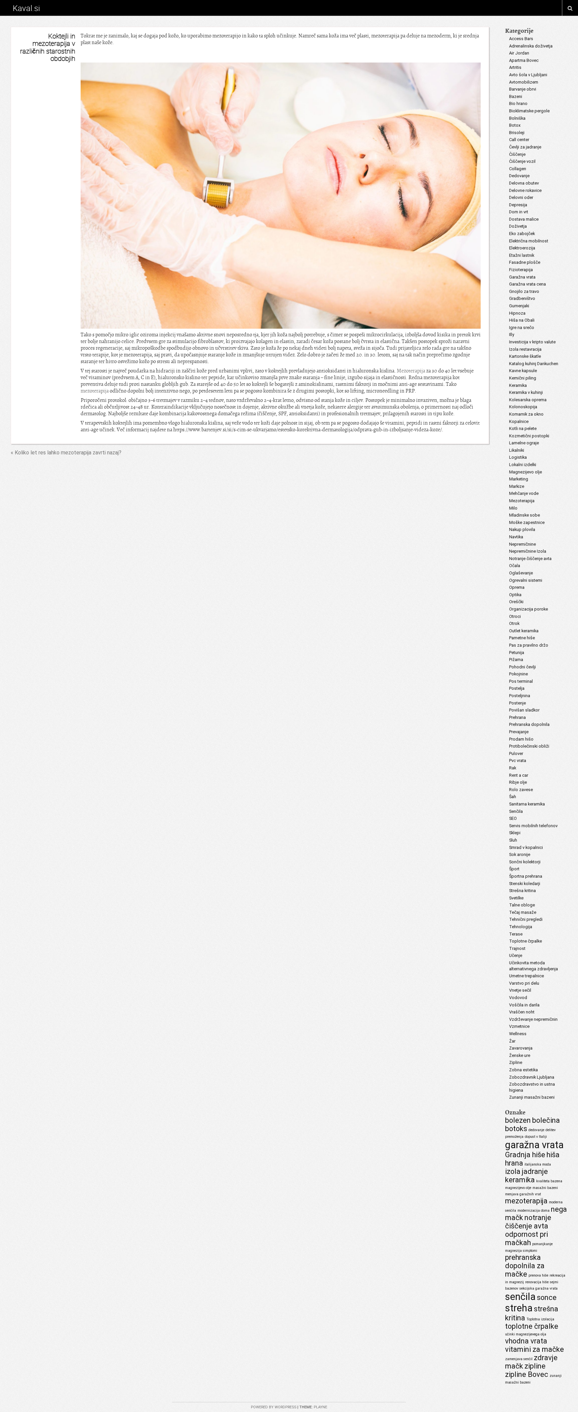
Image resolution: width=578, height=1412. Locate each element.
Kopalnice (518, 421)
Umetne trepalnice (526, 975)
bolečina (546, 1120)
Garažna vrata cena (527, 284)
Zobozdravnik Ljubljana (531, 1077)
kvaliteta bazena (549, 1181)
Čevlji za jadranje (525, 146)
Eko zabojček (522, 233)
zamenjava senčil (519, 1359)
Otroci (515, 616)
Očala (514, 565)
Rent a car (518, 775)
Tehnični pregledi (526, 919)
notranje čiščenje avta (528, 1221)
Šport (514, 868)
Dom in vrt (518, 211)
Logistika (518, 457)
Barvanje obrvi (522, 89)
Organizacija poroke (528, 609)
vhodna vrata (526, 1341)
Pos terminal (521, 681)
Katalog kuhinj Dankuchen (533, 363)
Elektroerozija (522, 247)
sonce (547, 1297)
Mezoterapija (411, 370)
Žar (512, 1041)
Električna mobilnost (528, 240)
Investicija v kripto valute (532, 341)
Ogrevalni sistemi (525, 580)
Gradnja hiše (525, 1155)
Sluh (513, 840)
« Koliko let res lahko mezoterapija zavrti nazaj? (66, 452)
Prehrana (517, 717)
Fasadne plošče (524, 262)
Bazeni (515, 96)
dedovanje (536, 1130)
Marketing (518, 478)
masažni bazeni (545, 1188)
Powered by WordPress (273, 1407)
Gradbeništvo (522, 298)
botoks (516, 1128)
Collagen (517, 168)
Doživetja (518, 226)
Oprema (516, 587)
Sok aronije (519, 854)
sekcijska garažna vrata (538, 1288)
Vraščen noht (522, 1011)
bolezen (518, 1120)
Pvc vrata (517, 760)
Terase (515, 934)
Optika (515, 594)
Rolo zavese (521, 789)
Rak (512, 767)
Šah (512, 796)
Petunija (516, 652)
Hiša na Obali (522, 320)
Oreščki (516, 601)
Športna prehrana (525, 876)
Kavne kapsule (523, 370)
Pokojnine (518, 673)
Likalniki (516, 450)
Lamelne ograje (524, 442)
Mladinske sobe (524, 515)
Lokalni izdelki (522, 464)
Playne (320, 1407)
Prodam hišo (521, 739)
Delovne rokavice (525, 190)
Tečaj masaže (522, 912)
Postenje (517, 702)
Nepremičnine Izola (527, 551)
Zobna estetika (523, 1069)
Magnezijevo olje (525, 471)
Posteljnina (519, 695)
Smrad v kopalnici (526, 847)
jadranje (535, 1171)
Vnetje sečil (520, 990)
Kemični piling (522, 378)
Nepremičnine (522, 544)
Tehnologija (520, 926)
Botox (514, 125)
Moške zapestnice (527, 522)
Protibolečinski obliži (529, 746)
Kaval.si (26, 8)
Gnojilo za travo (524, 291)
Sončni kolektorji (525, 861)
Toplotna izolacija (540, 1319)
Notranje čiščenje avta (530, 558)
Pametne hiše (522, 637)
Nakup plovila (522, 529)
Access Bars (521, 38)
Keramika (518, 385)
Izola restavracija (525, 349)
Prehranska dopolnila (529, 724)
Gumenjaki (519, 305)
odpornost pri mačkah (526, 1238)
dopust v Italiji (536, 1136)
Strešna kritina (522, 890)
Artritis (515, 67)
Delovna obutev (524, 183)
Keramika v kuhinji (526, 392)
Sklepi (514, 832)
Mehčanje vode (524, 493)
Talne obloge (522, 904)
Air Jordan (519, 53)
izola (512, 1171)
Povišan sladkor (524, 710)
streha (519, 1308)
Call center (519, 139)
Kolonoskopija (523, 406)
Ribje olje (518, 782)
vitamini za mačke (534, 1349)
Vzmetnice (519, 1026)
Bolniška (517, 118)
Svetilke (516, 897)
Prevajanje (518, 731)
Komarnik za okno (526, 414)
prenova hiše (538, 1275)
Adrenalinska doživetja (531, 45)
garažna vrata (534, 1145)
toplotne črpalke (531, 1326)
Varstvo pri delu (524, 983)
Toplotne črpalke (525, 941)
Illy (511, 334)
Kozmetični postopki (529, 435)
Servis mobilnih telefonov (533, 825)
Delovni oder (521, 197)
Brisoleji (516, 132)
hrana (514, 1163)
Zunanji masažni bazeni (532, 1097)
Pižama (516, 659)
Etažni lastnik (521, 255)
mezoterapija (95, 391)
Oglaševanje (521, 572)
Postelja (516, 688)
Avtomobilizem (523, 82)
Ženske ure (519, 1055)
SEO (513, 818)
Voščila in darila (524, 1004)
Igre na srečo (521, 327)
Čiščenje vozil (522, 161)
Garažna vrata (522, 277)
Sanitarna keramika (527, 803)
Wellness (517, 1033)
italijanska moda (537, 1164)
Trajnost (517, 948)
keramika (520, 1180)
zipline (535, 1366)
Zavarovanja (521, 1048)
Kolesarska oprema (528, 399)
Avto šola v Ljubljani (528, 74)
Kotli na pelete (523, 428)
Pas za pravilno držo (528, 645)
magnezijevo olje (518, 1188)
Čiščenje (517, 154)
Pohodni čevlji (522, 666)
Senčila (516, 811)
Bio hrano (518, 103)
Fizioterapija (521, 269)
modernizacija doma (533, 1210)
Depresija (518, 204)
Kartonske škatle (525, 356)
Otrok (514, 623)
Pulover (516, 753)
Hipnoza (517, 313)
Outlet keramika (524, 630)
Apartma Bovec (524, 60)
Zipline (515, 1062)
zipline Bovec (526, 1374)
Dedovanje (519, 175)
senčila (520, 1296)
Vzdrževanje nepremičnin (533, 1019)
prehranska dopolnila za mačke (525, 1265)
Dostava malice (524, 219)
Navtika (516, 536)
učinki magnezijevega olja (525, 1334)
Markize (516, 486)
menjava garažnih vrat (523, 1194)
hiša (553, 1155)
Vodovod (518, 997)
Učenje (515, 955)
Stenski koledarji (524, 883)
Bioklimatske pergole (529, 110)
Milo (513, 508)
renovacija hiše (537, 1282)
